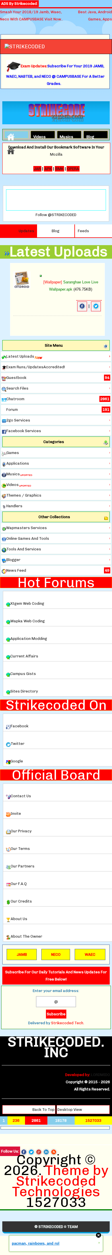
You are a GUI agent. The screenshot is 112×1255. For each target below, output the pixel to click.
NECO (56, 954)
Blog (90, 136)
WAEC (90, 954)
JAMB (22, 954)
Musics (64, 136)
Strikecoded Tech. (67, 1023)
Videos (38, 136)
